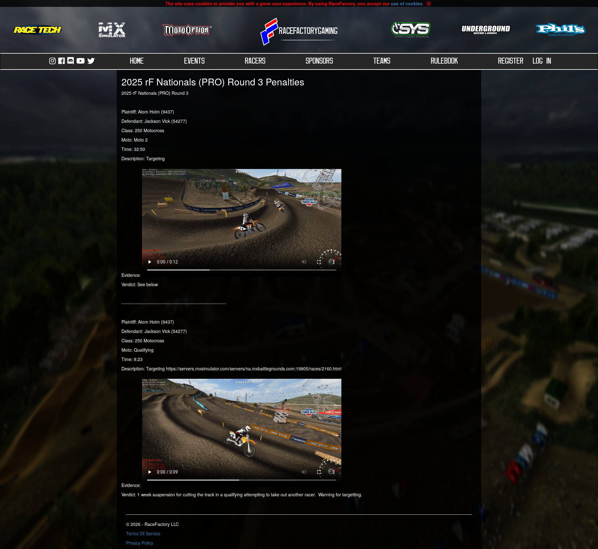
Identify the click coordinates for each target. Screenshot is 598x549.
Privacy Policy (139, 543)
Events (194, 61)
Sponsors (319, 61)
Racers (255, 61)
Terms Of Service (143, 533)
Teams (382, 61)
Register (511, 61)
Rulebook (444, 61)
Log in (542, 61)
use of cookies (406, 3)
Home (137, 61)
